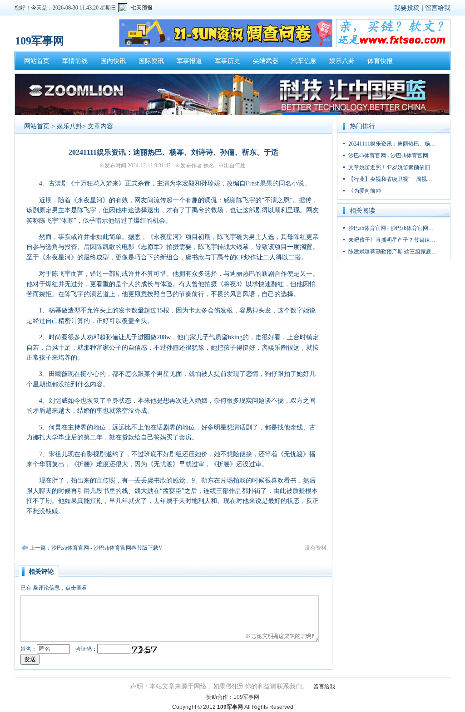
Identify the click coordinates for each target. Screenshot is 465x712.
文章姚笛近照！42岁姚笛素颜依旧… (391, 167)
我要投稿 (407, 7)
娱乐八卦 (342, 61)
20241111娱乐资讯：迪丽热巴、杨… (391, 144)
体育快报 (380, 61)
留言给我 (437, 7)
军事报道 (189, 61)
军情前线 (75, 61)
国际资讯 (151, 61)
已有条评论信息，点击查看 (53, 588)
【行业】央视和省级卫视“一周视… (390, 179)
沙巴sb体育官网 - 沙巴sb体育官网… (391, 155)
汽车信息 (304, 61)
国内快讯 (113, 61)
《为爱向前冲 (364, 191)
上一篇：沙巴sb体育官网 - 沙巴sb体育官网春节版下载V (96, 548)
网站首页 (36, 61)
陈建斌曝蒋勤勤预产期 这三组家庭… (392, 252)
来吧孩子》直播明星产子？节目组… (391, 240)
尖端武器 (265, 61)
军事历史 (227, 61)
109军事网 (246, 697)
